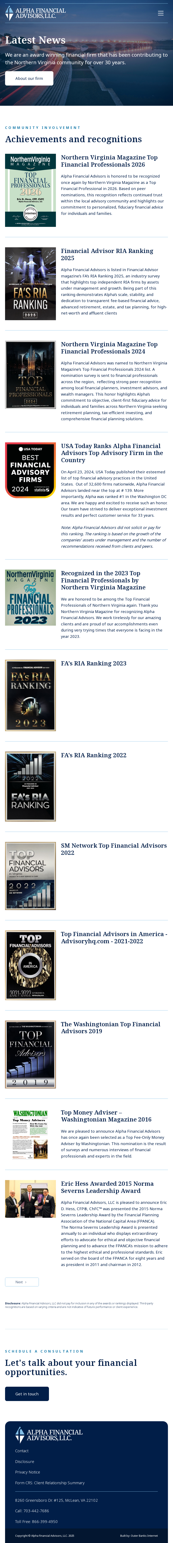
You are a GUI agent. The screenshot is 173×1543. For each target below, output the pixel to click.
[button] (161, 13)
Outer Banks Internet (144, 1536)
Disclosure (24, 1461)
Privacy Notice (27, 1472)
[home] (35, 13)
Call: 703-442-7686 (32, 1511)
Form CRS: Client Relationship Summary (50, 1483)
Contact (21, 1451)
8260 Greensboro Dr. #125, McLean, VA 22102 (56, 1500)
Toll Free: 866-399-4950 (36, 1521)
